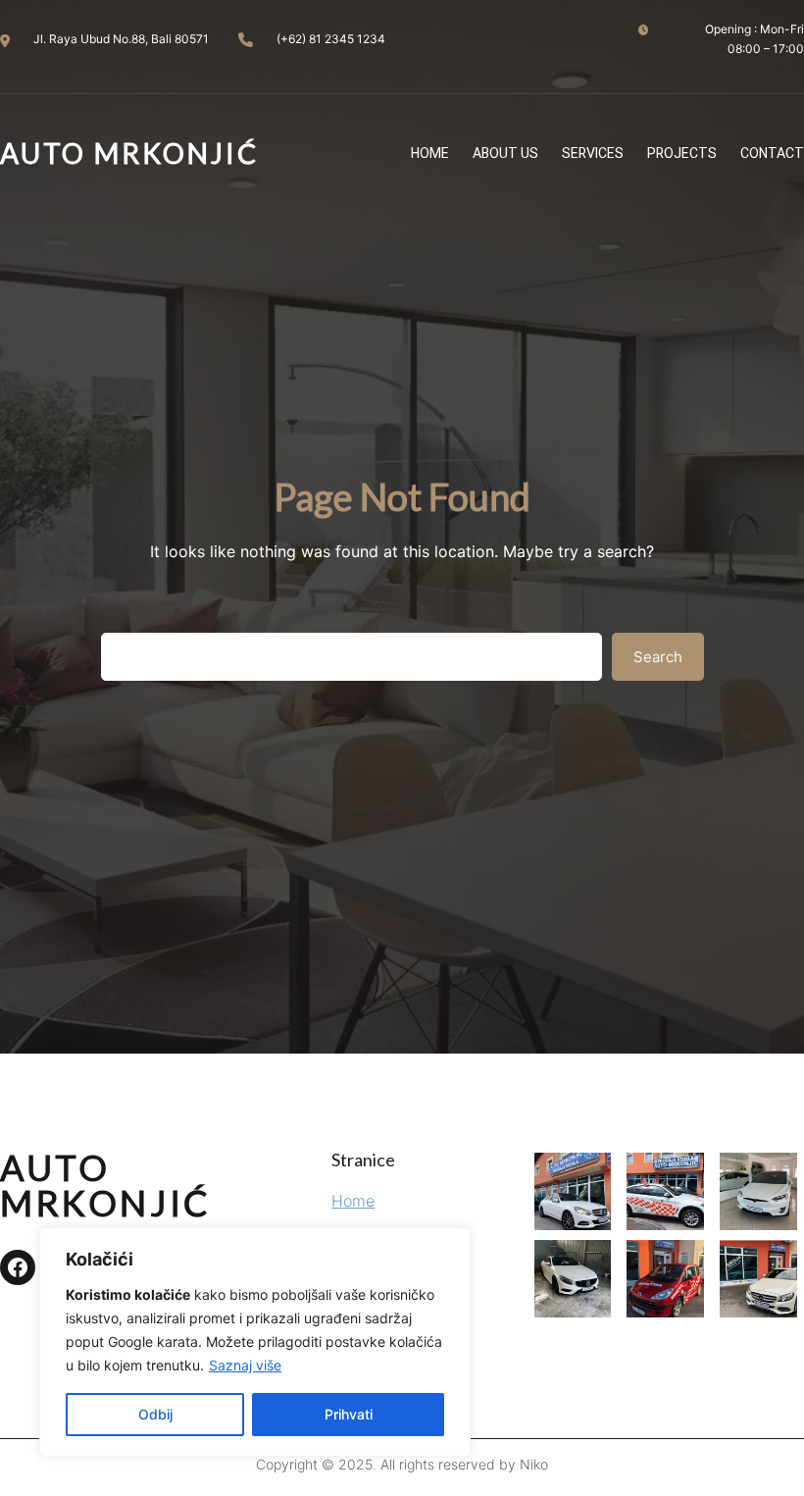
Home (353, 1201)
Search (657, 656)
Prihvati (349, 1414)
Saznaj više (245, 1365)
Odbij (155, 1414)
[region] (255, 1342)
